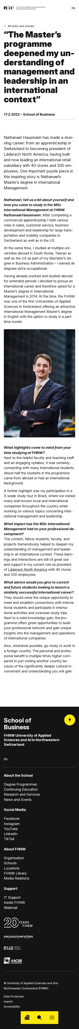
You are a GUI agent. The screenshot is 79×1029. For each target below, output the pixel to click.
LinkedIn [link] (10, 834)
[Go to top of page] (69, 719)
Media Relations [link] (16, 878)
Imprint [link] (8, 1001)
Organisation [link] (14, 858)
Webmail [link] (10, 907)
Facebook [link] (12, 818)
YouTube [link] (11, 829)
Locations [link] (12, 868)
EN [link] (73, 8)
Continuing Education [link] (21, 789)
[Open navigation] (52, 1017)
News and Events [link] (18, 799)
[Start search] (39, 1017)
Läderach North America (27, 569)
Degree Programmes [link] (20, 784)
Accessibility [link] (12, 1006)
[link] (24, 8)
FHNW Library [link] (15, 873)
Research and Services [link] (22, 794)
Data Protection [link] (14, 996)
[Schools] (27, 1017)
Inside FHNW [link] (14, 902)
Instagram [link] (12, 824)
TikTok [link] (9, 839)
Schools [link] (10, 863)
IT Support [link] (12, 897)
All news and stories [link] (21, 26)
